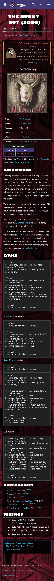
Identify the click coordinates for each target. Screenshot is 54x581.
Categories (9, 543)
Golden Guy (9, 154)
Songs (30, 543)
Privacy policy (6, 571)
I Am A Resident (25, 235)
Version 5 (41, 508)
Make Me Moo (9, 238)
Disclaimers (30, 571)
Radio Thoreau (9, 360)
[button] (5, 4)
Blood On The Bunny (25, 154)
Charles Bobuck (24, 223)
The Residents (25, 119)
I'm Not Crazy (24, 238)
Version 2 (25, 493)
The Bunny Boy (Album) (24, 115)
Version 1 (30, 490)
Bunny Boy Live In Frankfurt (18, 508)
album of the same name (18, 162)
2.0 (13, 523)
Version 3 (45, 500)
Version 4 (32, 504)
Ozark (9, 498)
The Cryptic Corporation (28, 142)
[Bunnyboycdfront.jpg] (27, 93)
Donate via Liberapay (9, 576)
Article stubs (21, 543)
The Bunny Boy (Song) (28, 36)
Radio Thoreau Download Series (20, 501)
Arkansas (39, 192)
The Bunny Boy (25, 124)
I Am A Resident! (14, 505)
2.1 (16, 523)
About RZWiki (18, 571)
